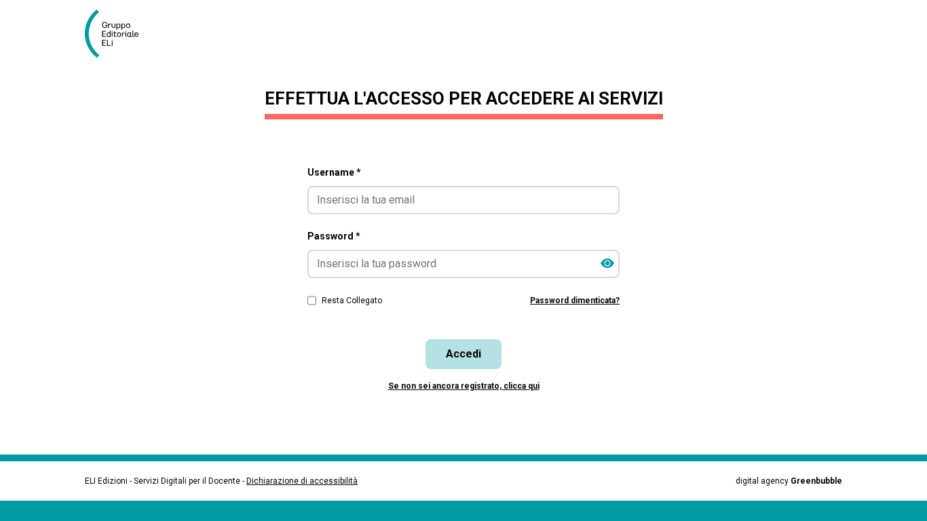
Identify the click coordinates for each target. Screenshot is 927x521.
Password (333, 236)
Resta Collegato (352, 300)
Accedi (463, 353)
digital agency (789, 481)
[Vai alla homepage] (117, 33)
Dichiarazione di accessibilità (302, 481)
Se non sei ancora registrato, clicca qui (464, 386)
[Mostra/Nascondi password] (607, 264)
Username (334, 172)
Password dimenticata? (575, 300)
